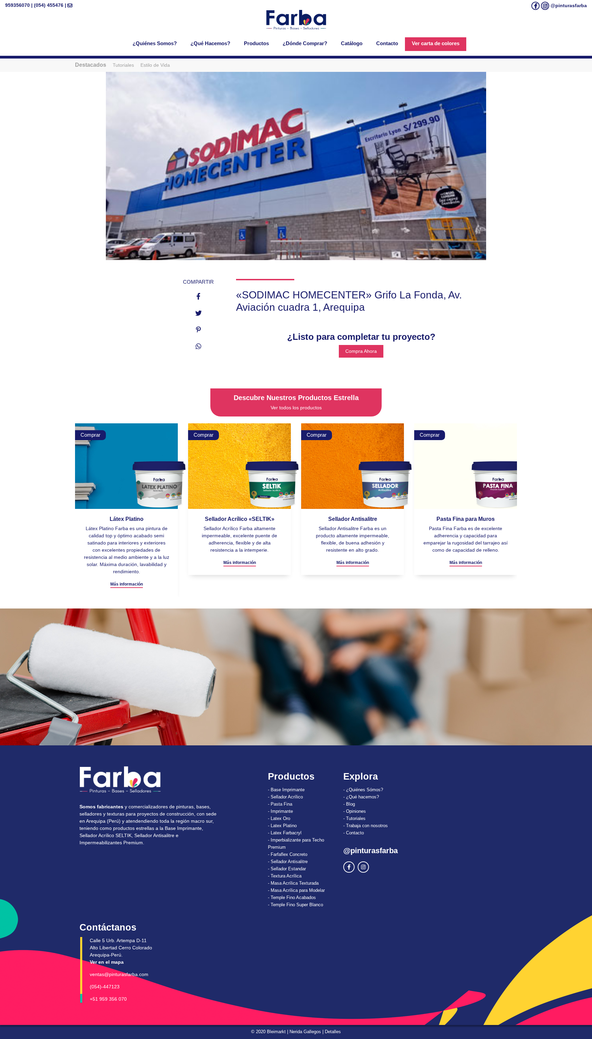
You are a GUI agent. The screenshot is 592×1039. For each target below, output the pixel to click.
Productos (256, 43)
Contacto (387, 43)
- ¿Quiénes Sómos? (363, 789)
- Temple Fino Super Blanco (295, 904)
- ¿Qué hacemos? (361, 796)
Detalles (333, 1031)
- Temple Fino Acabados (292, 897)
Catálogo (351, 43)
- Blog (349, 804)
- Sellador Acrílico (285, 796)
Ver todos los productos (296, 407)
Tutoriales (123, 65)
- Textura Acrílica (284, 875)
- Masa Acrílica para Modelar (296, 890)
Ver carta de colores (435, 43)
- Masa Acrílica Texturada (293, 883)
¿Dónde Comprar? (305, 43)
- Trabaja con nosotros (365, 825)
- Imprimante (280, 811)
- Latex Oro (279, 818)
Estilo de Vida (155, 65)
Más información (126, 562)
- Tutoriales (354, 818)
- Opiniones (354, 811)
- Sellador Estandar (287, 868)
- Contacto (353, 832)
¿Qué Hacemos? (210, 43)
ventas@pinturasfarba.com (119, 974)
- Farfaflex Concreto (287, 854)
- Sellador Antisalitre (288, 861)
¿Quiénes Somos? (155, 43)
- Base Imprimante (286, 789)
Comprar (90, 435)
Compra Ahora (361, 351)
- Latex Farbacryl (284, 832)
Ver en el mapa (107, 962)
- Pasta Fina (280, 804)
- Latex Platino (282, 825)
